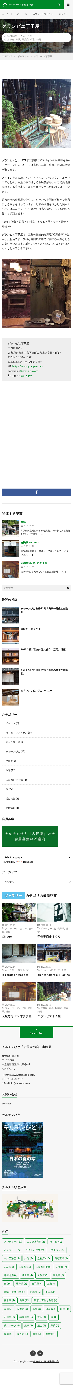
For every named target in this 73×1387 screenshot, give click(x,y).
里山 (41, 1325)
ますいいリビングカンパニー (36, 690)
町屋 (64, 1308)
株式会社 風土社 (10, 1055)
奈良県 (58, 1275)
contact (6, 1103)
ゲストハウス (35, 1250)
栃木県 (9, 1300)
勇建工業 (61, 1258)
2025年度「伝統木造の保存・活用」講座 (43, 649)
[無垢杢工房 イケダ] (10, 635)
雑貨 (38, 39)
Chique (7, 936)
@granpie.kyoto (29, 370)
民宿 (8, 1308)
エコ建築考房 (36, 1241)
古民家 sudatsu (30, 542)
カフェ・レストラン (43, 14)
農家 (28, 1325)
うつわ (44, 970)
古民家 (25, 1266)
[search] (68, 588)
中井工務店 (12, 1258)
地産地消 (10, 1275)
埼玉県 (27, 1275)
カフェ (23, 928)
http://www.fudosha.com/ (20, 1074)
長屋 (63, 970)
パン (18, 1008)
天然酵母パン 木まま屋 (34, 562)
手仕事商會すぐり (49, 936)
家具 (18, 39)
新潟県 (35, 1291)
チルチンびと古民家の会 (46, 1361)
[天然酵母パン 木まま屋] (10, 569)
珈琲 (37, 1308)
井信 (28, 1258)
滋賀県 (22, 1308)
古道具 (61, 1266)
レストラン (56, 1250)
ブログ (9, 760)
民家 (24, 1008)
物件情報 (10, 807)
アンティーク (12, 928)
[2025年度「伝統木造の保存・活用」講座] (10, 656)
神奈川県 (26, 1317)
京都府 (10, 39)
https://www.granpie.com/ (27, 366)
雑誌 (37, 1333)
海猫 (23, 521)
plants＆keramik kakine (53, 974)
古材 (9, 1266)
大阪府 (52, 970)
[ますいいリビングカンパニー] (10, 697)
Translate (28, 861)
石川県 (9, 1317)
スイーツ (9, 1008)
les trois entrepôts (15, 974)
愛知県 (21, 970)
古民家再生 (43, 1266)
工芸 (51, 1283)
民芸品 (25, 39)
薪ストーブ (12, 1325)
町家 (32, 39)
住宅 (16, 14)
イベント (10, 723)
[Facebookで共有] (36, 492)
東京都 (50, 1291)
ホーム (5, 14)
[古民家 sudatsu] (10, 548)
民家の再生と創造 (45, 1300)
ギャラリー (64, 14)
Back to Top (36, 1033)
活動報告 (10, 798)
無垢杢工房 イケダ (31, 628)
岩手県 (37, 1283)
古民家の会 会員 (14, 779)
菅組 (41, 1317)
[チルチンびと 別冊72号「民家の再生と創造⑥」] (10, 615)
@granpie (26, 375)
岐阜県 (21, 1283)
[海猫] (10, 528)
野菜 (55, 1325)
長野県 (60, 928)
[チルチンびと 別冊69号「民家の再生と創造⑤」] (10, 676)
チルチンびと (13, 751)
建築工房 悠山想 (14, 1291)
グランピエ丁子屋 (49, 1016)
